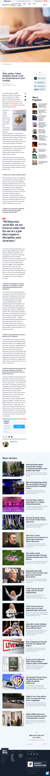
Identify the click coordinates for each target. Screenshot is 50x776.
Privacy (20, 757)
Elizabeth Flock (8, 83)
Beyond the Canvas (16, 3)
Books (24, 3)
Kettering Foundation (31, 773)
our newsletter (14, 105)
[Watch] (13, 469)
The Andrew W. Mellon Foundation (33, 769)
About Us (21, 754)
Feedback (21, 755)
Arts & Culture (30, 462)
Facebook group (14, 103)
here (15, 107)
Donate (19, 426)
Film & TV (20, 5)
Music (29, 3)
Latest (12, 754)
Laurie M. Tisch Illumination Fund (33, 771)
